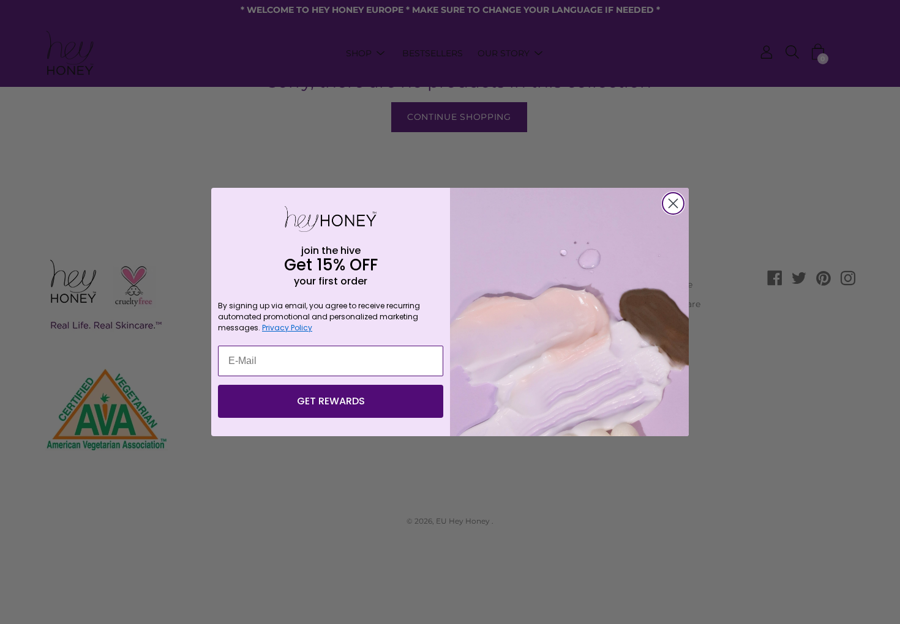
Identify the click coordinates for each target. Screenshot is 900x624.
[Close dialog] (673, 203)
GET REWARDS (331, 401)
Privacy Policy (287, 327)
